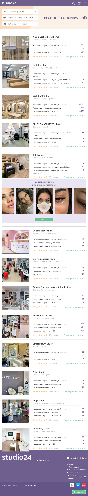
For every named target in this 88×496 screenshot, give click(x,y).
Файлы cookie (74, 472)
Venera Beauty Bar (42, 231)
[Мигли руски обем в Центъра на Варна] (80, 476)
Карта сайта (44, 460)
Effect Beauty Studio (43, 344)
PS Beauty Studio (41, 429)
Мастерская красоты (44, 316)
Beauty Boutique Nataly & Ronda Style (52, 287)
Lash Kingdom (40, 65)
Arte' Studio (39, 372)
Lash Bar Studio (41, 96)
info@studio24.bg (79, 458)
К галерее (44, 219)
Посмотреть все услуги (73, 56)
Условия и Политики (77, 470)
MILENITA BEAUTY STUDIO (46, 124)
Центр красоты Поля (44, 259)
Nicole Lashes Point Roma (46, 37)
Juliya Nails (38, 400)
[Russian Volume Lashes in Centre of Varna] (85, 476)
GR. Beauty (38, 155)
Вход (71, 464)
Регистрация (74, 467)
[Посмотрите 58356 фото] (44, 201)
